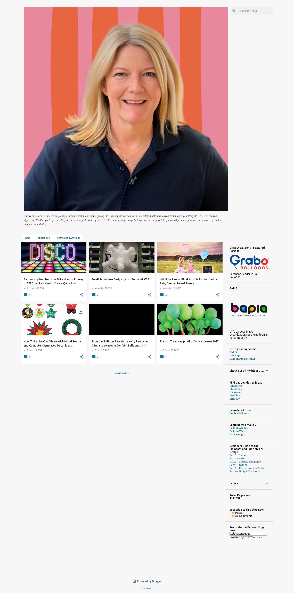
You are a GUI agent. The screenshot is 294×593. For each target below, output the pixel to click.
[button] (82, 295)
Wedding (235, 395)
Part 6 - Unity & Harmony (245, 471)
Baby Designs (238, 434)
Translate (257, 537)
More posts (122, 373)
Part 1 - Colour (238, 455)
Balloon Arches (239, 428)
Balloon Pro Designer (242, 358)
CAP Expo (235, 355)
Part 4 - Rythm (238, 464)
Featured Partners (68, 238)
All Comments (243, 515)
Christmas (236, 389)
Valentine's (236, 385)
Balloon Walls (237, 431)
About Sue (44, 238)
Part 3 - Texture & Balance (245, 461)
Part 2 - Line (237, 458)
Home (27, 238)
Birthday (235, 398)
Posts (238, 512)
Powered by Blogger (149, 581)
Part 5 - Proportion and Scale (247, 468)
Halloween (236, 392)
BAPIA (233, 352)
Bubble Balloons (239, 413)
